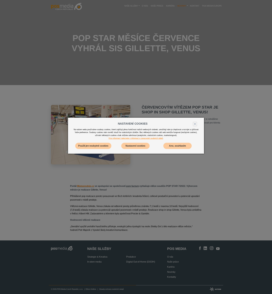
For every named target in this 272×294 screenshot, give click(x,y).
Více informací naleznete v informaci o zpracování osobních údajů (136, 138)
